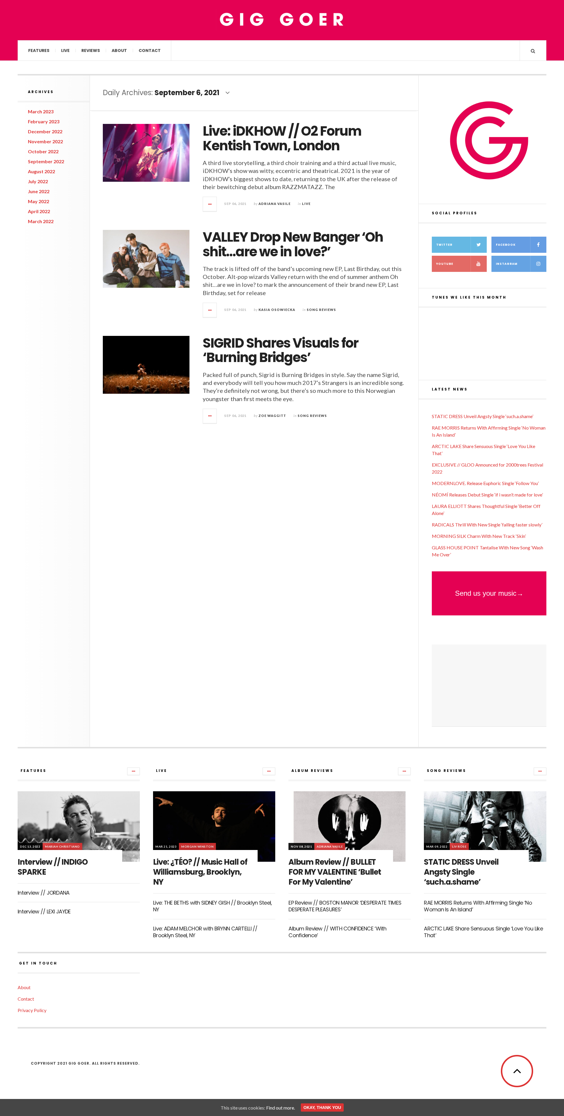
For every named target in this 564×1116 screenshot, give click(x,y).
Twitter (444, 245)
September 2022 (46, 161)
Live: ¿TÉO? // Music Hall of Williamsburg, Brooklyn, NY (200, 872)
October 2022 (43, 151)
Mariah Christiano (62, 846)
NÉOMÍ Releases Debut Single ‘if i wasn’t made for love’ (487, 494)
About (119, 50)
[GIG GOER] (282, 20)
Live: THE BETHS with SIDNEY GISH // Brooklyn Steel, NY (212, 906)
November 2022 (45, 141)
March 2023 (40, 111)
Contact (150, 50)
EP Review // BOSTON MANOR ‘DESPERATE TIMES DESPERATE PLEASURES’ (344, 906)
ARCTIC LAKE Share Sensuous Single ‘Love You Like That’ (483, 932)
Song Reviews (321, 310)
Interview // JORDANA (44, 892)
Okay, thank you (322, 1107)
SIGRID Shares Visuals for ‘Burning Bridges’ (280, 350)
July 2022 (38, 181)
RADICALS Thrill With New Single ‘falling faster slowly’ (487, 524)
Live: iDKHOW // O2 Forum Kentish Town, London (282, 138)
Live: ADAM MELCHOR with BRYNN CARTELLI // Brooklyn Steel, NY (205, 932)
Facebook (506, 245)
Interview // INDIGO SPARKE (53, 867)
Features (38, 50)
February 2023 (43, 121)
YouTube (444, 264)
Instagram (507, 264)
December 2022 (45, 131)
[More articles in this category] (133, 771)
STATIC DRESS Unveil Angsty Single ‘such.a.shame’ (482, 416)
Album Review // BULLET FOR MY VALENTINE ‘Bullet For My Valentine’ (334, 872)
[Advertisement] (489, 685)
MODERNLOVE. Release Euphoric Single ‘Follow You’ (485, 483)
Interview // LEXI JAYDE (44, 911)
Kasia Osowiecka (276, 310)
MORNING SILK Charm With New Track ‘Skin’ (479, 536)
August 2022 (41, 171)
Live (65, 50)
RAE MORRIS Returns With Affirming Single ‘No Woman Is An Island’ (478, 906)
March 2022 (40, 221)
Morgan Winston (197, 846)
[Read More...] (210, 204)
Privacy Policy (32, 1010)
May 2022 (38, 201)
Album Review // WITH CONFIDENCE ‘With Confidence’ (337, 932)
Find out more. (280, 1107)
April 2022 (39, 211)
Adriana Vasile (274, 204)
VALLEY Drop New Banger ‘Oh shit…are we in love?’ (293, 244)
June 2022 (38, 191)
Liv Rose (459, 846)
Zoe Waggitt (272, 416)
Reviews (90, 50)
